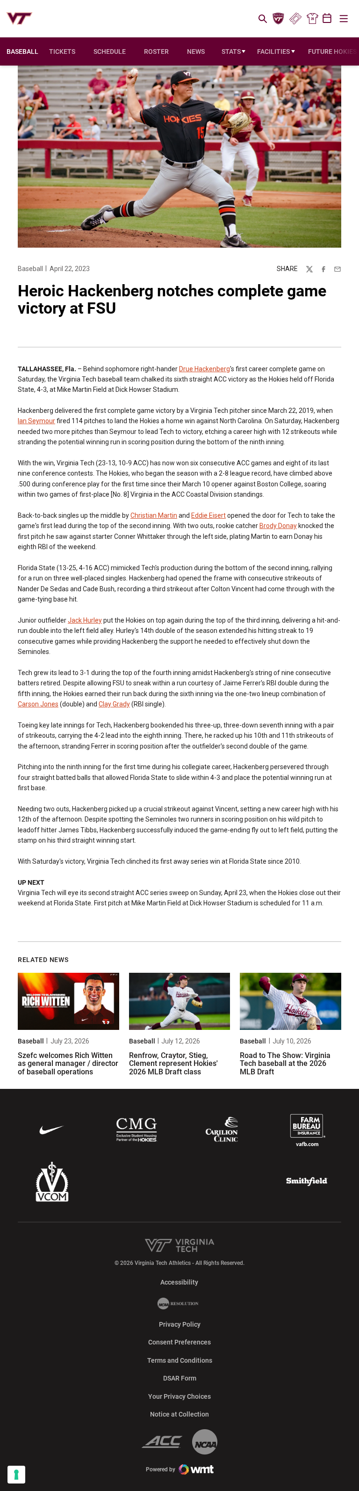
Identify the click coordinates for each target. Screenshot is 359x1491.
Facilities (273, 51)
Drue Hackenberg (204, 369)
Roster (156, 51)
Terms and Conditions (179, 1360)
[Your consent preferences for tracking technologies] (16, 1475)
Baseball (30, 268)
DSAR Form (179, 1378)
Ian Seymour (36, 421)
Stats (231, 51)
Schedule (109, 51)
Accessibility (179, 1282)
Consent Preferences (179, 1342)
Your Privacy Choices (179, 1396)
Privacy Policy (180, 1324)
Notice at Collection (179, 1414)
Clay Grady (114, 704)
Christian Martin (153, 515)
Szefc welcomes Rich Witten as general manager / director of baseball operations (68, 1063)
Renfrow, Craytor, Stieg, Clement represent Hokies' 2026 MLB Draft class (173, 1063)
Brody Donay (278, 525)
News (196, 51)
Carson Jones (38, 704)
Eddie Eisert (208, 515)
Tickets (295, 18)
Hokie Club (278, 18)
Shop (312, 18)
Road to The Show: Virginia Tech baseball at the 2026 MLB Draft (285, 1063)
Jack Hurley (85, 620)
